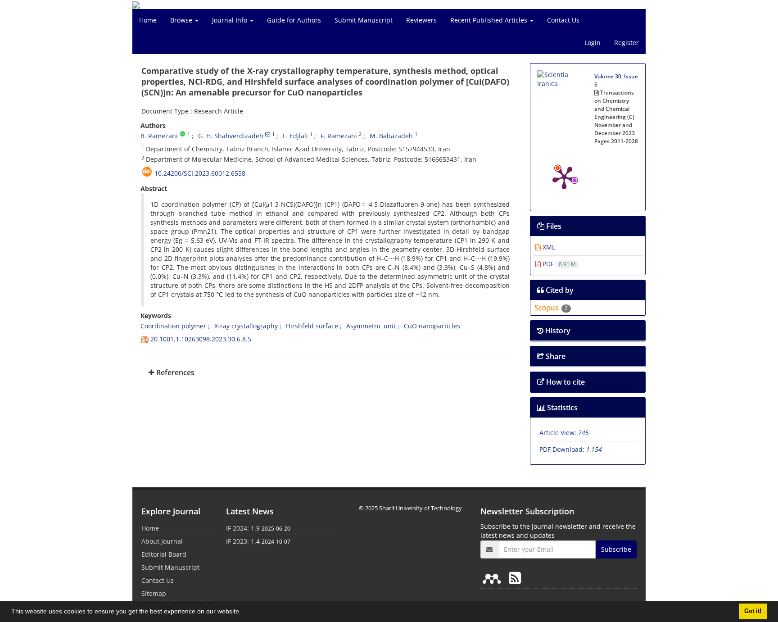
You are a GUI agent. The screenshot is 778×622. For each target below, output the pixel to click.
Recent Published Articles (489, 20)
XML (548, 247)
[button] (244, 612)
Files (552, 226)
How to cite (564, 382)
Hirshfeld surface (312, 326)
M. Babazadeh (391, 136)
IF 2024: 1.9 (243, 528)
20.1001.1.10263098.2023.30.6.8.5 (200, 339)
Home (148, 20)
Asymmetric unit (371, 326)
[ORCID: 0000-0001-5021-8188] (182, 134)
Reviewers (421, 20)
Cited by (559, 290)
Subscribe (616, 549)
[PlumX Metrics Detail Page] (564, 177)
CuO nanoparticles (432, 326)
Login (592, 42)
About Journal (162, 541)
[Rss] (515, 578)
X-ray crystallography (246, 326)
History (556, 331)
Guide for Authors (294, 20)
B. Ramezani (159, 136)
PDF (558, 263)
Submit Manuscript (364, 20)
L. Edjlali (295, 136)
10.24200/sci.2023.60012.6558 (199, 173)
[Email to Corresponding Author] (267, 134)
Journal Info (230, 20)
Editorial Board (163, 554)
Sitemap (153, 593)
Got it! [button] (752, 611)
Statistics (561, 408)
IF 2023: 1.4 (243, 541)
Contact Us (563, 20)
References (174, 372)
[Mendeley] (493, 578)
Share (554, 356)
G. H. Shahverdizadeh (230, 136)
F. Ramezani (339, 136)
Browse (182, 20)
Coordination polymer (173, 326)
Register (626, 42)
